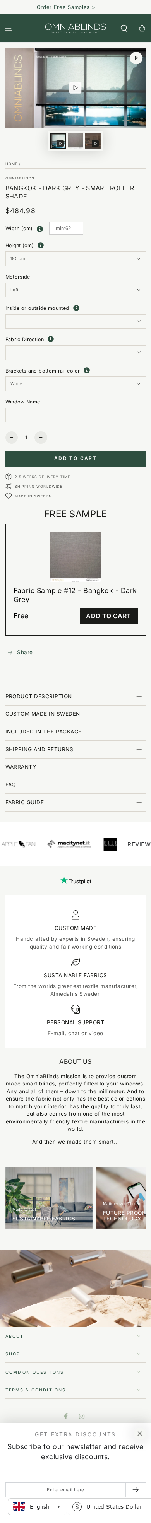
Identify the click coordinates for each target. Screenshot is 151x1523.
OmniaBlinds (20, 178)
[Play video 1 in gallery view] (58, 141)
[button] (124, 28)
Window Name (22, 402)
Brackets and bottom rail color (75, 370)
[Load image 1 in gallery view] (75, 141)
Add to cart (75, 458)
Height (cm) (19, 245)
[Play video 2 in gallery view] (93, 141)
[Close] (140, 1434)
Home (11, 164)
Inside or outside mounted (75, 308)
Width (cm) (19, 228)
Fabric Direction (75, 339)
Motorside (17, 277)
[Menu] (9, 28)
